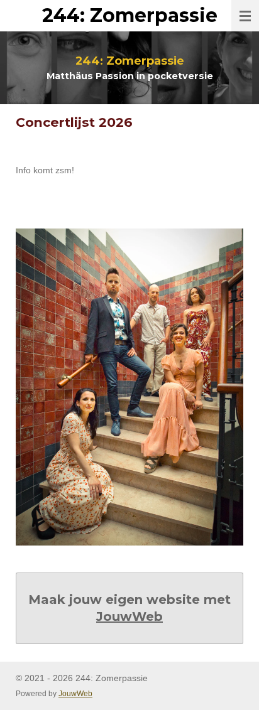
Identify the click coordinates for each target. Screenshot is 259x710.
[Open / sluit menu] (245, 15)
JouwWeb (129, 616)
